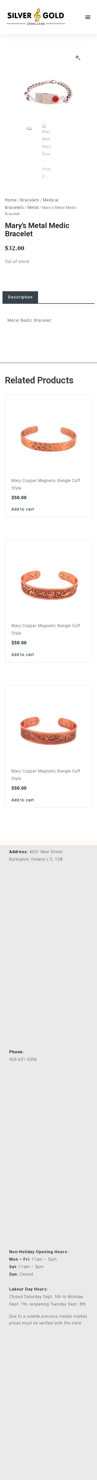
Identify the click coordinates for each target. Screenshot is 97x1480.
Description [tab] (20, 297)
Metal (33, 207)
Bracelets (29, 200)
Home (11, 200)
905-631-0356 (23, 1059)
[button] (88, 17)
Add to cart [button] (22, 509)
